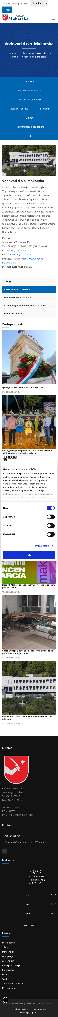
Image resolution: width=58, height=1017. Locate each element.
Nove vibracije (45, 1003)
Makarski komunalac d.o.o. (18, 297)
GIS (30, 135)
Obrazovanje (8, 970)
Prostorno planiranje (30, 99)
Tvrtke (15, 57)
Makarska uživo (9, 988)
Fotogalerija (7, 956)
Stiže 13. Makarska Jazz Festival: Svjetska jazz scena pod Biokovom (28, 586)
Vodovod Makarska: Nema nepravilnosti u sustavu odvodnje (27, 717)
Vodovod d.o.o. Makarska (17, 289)
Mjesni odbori (8, 942)
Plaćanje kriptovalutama (30, 90)
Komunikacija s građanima (30, 126)
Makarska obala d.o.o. (15, 313)
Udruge (5, 947)
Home (10, 53)
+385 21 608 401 (12, 836)
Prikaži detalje (42, 546)
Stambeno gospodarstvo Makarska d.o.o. (25, 305)
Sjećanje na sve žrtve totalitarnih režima (22, 387)
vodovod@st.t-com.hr (21, 254)
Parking (30, 81)
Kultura (5, 974)
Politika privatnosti (38, 1009)
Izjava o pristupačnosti (30, 1012)
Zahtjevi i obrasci (19, 108)
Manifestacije (8, 951)
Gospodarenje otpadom (13, 983)
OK (29, 555)
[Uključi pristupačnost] (5, 1000)
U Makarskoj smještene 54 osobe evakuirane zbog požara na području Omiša (27, 652)
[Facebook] (4, 851)
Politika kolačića (21, 1009)
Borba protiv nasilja (11, 965)
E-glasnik (30, 117)
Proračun (45, 108)
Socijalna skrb (8, 960)
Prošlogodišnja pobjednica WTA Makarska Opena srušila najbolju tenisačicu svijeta (27, 451)
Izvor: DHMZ (29, 925)
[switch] (51, 517)
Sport (4, 979)
